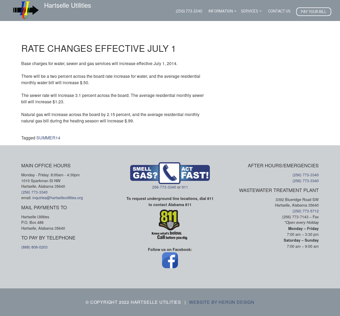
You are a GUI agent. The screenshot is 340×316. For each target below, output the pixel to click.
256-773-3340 (164, 187)
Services (249, 11)
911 (185, 187)
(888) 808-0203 (34, 247)
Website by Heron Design (221, 302)
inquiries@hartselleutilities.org (57, 197)
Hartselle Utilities (67, 5)
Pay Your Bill (313, 12)
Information (221, 11)
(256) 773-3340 (189, 11)
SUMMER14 (48, 138)
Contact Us (279, 11)
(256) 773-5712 (305, 210)
